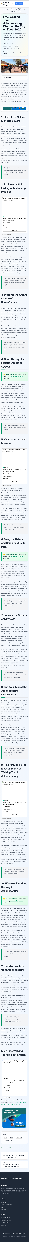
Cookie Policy (5, 1222)
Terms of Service (6, 1220)
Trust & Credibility (6, 1205)
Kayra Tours (6, 3)
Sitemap (3, 1225)
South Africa (19, 1137)
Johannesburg (8, 1140)
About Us (4, 1202)
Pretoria (16, 1102)
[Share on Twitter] (13, 52)
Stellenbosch (16, 1104)
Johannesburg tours (16, 376)
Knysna (6, 1104)
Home (2, 9)
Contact (3, 1210)
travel (5, 1137)
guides (11, 1137)
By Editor (16, 48)
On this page (7, 77)
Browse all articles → (7, 1148)
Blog (8, 9)
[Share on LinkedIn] (20, 52)
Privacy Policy (5, 1217)
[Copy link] (24, 52)
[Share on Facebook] (17, 52)
